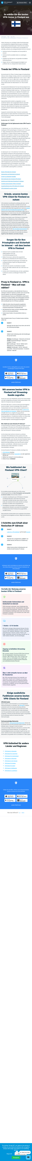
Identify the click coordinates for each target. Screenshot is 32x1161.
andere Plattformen (16, 382)
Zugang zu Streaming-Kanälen (8, 176)
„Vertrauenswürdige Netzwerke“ (17, 723)
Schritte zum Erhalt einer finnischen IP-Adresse (12, 181)
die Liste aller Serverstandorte (20, 228)
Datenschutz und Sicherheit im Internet (10, 174)
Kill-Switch (21, 705)
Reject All (9, 1154)
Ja (19, 812)
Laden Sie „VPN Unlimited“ (13, 532)
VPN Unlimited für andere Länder (9, 188)
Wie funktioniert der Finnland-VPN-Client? (11, 178)
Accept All (16, 1157)
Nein (23, 812)
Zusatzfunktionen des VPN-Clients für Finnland (12, 186)
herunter (28, 532)
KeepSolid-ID (17, 454)
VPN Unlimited (6, 452)
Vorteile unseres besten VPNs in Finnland (11, 183)
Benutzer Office (23, 2)
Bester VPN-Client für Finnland (8, 171)
